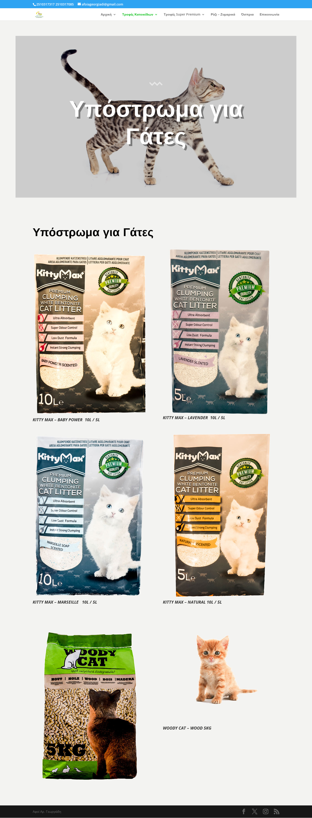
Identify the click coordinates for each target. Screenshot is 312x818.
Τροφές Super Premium (182, 14)
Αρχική (106, 14)
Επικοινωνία (269, 14)
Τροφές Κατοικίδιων (137, 14)
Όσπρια (247, 14)
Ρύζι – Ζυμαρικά (223, 14)
